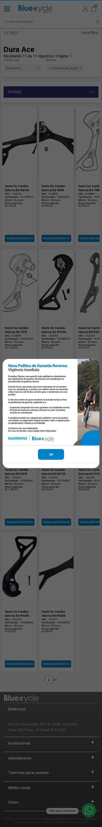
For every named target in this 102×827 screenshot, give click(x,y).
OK (51, 454)
